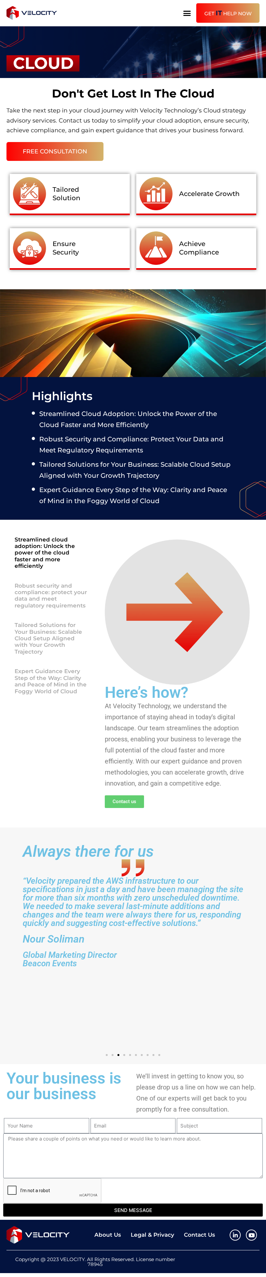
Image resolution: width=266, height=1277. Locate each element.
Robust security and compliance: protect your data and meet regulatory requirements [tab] (51, 595)
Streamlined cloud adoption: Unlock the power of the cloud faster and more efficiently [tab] (45, 552)
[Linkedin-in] (235, 1235)
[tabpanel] (177, 674)
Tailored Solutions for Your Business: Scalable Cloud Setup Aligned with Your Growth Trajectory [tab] (48, 638)
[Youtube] (251, 1235)
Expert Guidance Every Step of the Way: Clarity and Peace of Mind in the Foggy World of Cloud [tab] (51, 681)
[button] (187, 13)
